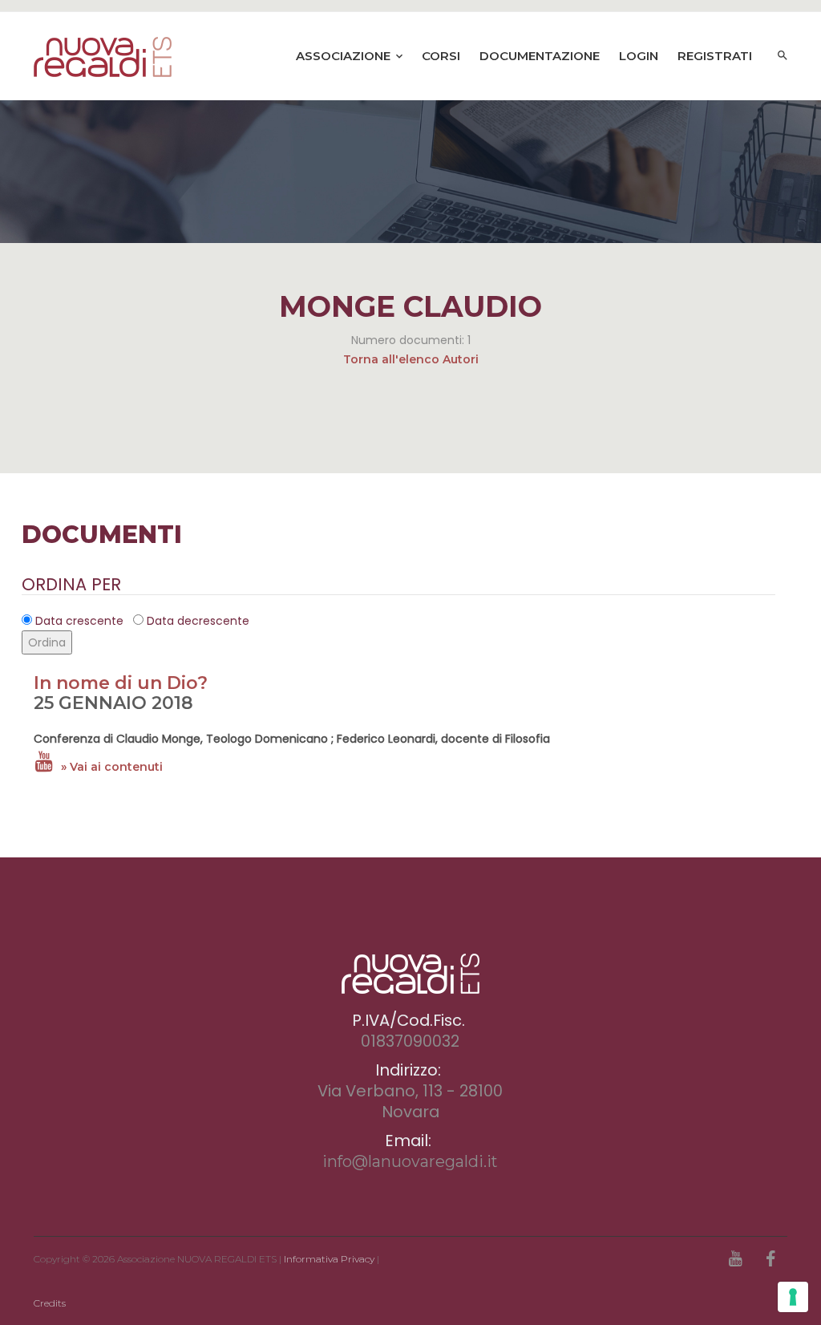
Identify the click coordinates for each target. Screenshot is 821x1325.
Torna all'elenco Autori (411, 359)
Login (638, 55)
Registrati (714, 55)
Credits (50, 1303)
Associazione (345, 55)
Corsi (441, 55)
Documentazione (539, 55)
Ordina (47, 642)
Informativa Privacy (329, 1259)
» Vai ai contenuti (112, 767)
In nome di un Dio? (121, 683)
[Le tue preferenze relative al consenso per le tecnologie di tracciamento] (793, 1297)
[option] (410, 171)
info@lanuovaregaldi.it (410, 1161)
